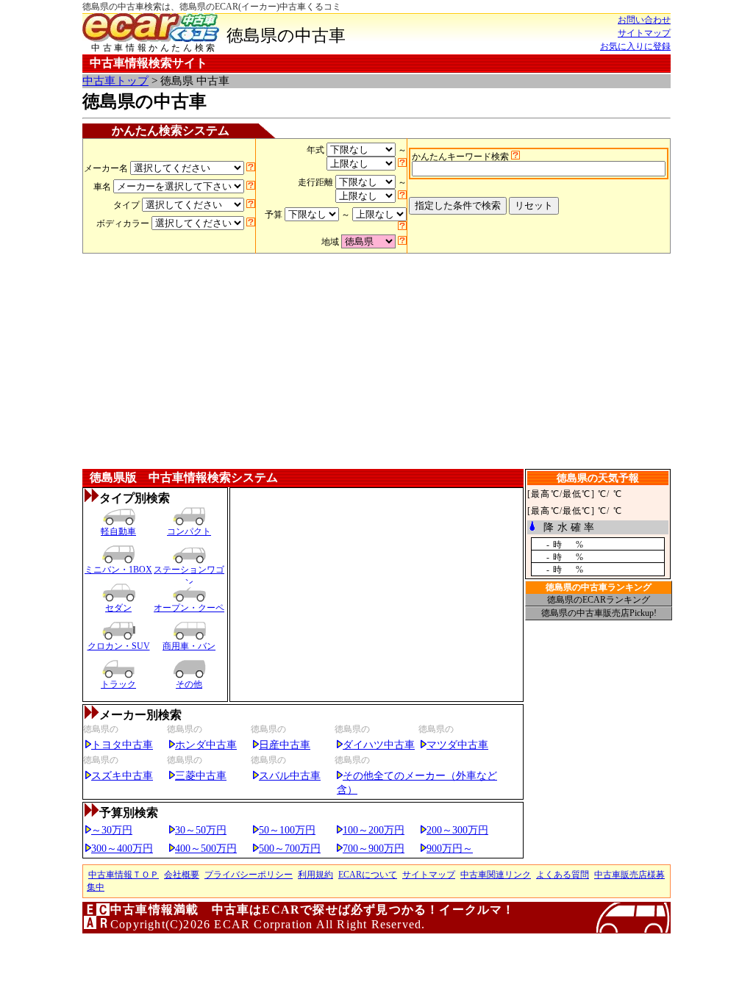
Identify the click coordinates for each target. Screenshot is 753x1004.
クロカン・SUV (119, 646)
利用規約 (315, 874)
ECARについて (367, 874)
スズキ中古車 (122, 775)
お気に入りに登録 (635, 46)
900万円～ (450, 848)
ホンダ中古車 (206, 744)
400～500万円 (206, 848)
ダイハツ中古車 (379, 744)
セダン (118, 608)
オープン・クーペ (189, 608)
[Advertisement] (376, 364)
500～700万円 (290, 848)
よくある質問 (562, 874)
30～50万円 (200, 830)
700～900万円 (373, 848)
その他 (189, 684)
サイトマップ (644, 33)
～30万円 (111, 830)
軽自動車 (118, 531)
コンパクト (189, 531)
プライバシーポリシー (248, 874)
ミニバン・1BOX (118, 569)
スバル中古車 (290, 775)
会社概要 (181, 874)
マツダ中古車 (457, 744)
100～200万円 (373, 830)
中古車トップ (115, 81)
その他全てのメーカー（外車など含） (417, 782)
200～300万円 (457, 830)
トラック (118, 684)
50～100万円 (287, 830)
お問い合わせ (644, 20)
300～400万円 (122, 848)
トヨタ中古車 (122, 744)
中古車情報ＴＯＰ (123, 874)
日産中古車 (284, 744)
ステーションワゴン (189, 573)
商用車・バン (189, 646)
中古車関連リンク (495, 874)
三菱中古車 (200, 775)
